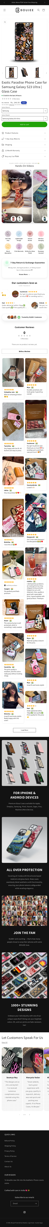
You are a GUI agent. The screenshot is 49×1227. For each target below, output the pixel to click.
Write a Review (24, 351)
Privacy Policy (9, 1151)
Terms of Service (11, 1156)
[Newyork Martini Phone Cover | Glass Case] (20, 219)
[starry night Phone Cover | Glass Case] (45, 219)
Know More (24, 274)
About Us (8, 1167)
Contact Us (9, 1161)
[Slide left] (2, 73)
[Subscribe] (35, 1203)
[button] (4, 10)
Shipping (11, 104)
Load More (24, 730)
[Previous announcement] (4, 2)
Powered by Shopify (21, 1223)
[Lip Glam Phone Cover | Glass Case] (13, 219)
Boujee (13, 1223)
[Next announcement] (44, 2)
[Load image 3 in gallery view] (37, 72)
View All (5, 1042)
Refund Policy (10, 1141)
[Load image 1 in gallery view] (11, 72)
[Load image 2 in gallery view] (24, 72)
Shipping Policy (10, 1146)
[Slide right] (46, 73)
